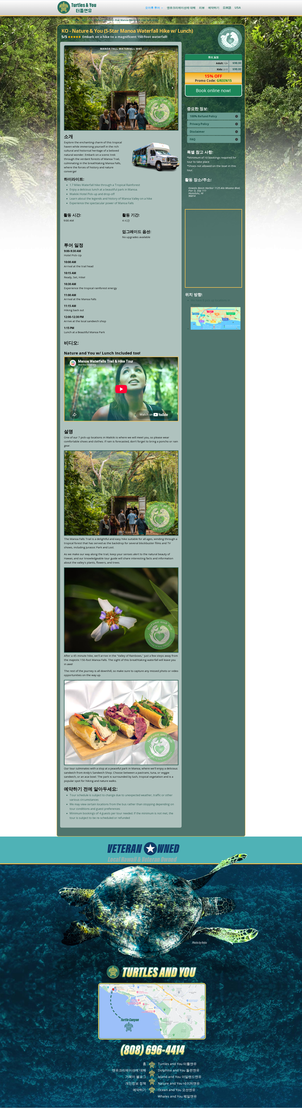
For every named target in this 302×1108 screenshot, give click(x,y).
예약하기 (213, 8)
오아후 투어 (152, 8)
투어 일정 (213, 57)
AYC (84, 20)
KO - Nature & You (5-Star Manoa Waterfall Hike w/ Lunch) (123, 20)
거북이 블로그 (135, 1076)
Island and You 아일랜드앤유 (180, 1076)
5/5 (64, 36)
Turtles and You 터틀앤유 (177, 1064)
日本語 (227, 8)
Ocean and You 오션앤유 (176, 1090)
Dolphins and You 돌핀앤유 (178, 1070)
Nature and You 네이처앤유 (179, 1083)
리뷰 (202, 8)
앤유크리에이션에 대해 (181, 8)
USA (238, 8)
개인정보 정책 (135, 1083)
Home (75, 20)
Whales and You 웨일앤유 (177, 1096)
